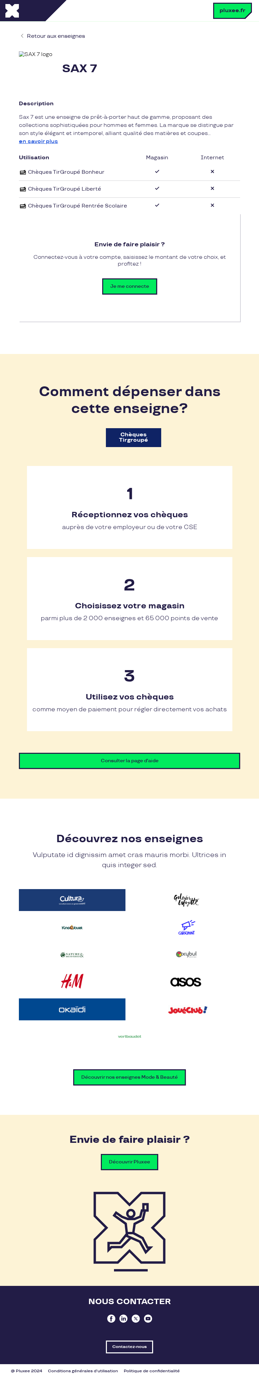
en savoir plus (38, 141)
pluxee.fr (233, 10)
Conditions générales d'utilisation (83, 1371)
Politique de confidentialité (152, 1371)
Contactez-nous (129, 1346)
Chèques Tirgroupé (133, 437)
